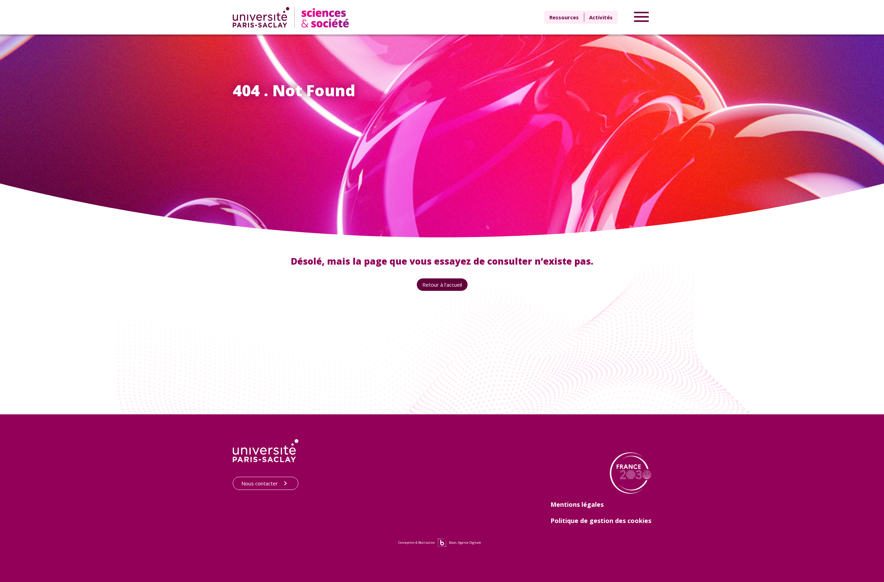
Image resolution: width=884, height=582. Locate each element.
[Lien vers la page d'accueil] (292, 17)
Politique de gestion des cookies (600, 520)
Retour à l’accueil (442, 284)
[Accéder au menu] (641, 17)
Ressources (564, 17)
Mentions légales (577, 504)
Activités (601, 17)
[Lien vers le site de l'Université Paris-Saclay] (265, 450)
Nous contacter (259, 483)
